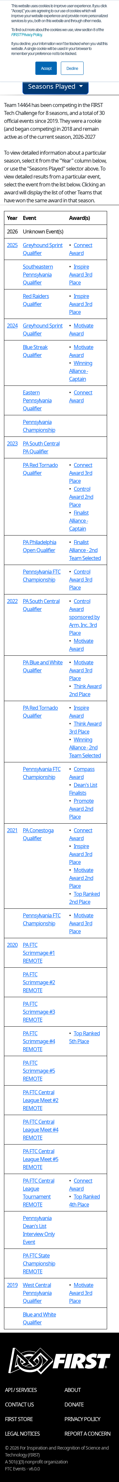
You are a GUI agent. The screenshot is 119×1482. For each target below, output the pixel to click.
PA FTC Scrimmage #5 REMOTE (39, 1070)
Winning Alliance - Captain (80, 371)
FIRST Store (19, 1419)
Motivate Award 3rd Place (81, 670)
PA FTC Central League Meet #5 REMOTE (40, 1159)
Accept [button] (46, 68)
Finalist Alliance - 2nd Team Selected (85, 550)
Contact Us (19, 1404)
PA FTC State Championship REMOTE (39, 1263)
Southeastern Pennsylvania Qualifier (38, 274)
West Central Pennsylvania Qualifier (37, 1292)
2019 (12, 1285)
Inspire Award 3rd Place (80, 274)
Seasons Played (52, 86)
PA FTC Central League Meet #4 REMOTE (40, 1129)
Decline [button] (72, 68)
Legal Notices (22, 1433)
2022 (12, 601)
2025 (12, 245)
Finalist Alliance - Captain (79, 520)
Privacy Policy (26, 34)
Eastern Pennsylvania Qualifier (37, 400)
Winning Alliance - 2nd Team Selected (85, 747)
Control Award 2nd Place (81, 496)
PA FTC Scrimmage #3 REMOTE (39, 1011)
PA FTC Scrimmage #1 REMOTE (39, 952)
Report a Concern (87, 1433)
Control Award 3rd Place (80, 579)
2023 (12, 443)
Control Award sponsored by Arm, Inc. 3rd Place (84, 617)
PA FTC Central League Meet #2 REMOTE (40, 1100)
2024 (12, 325)
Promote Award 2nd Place (81, 808)
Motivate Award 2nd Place (81, 878)
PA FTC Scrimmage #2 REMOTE (39, 982)
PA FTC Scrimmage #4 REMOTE (39, 1041)
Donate (74, 1404)
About (72, 1390)
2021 (12, 830)
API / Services (21, 1390)
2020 (12, 944)
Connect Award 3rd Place (80, 473)
